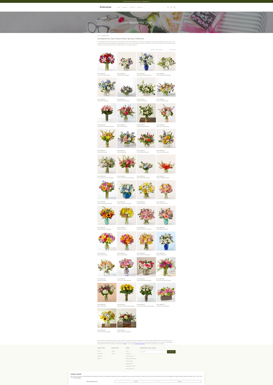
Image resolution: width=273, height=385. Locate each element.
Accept (136, 381)
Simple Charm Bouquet (162, 306)
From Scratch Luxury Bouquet (105, 177)
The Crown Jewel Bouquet (124, 280)
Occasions (100, 353)
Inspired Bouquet (121, 152)
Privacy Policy (77, 377)
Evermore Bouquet (122, 126)
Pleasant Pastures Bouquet (144, 229)
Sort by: (153, 49)
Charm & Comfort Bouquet (163, 280)
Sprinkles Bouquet (102, 254)
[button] (125, 7)
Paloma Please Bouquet (162, 177)
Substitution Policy (130, 366)
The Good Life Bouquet (162, 152)
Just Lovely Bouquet (161, 203)
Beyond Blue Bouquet (123, 75)
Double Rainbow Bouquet (104, 229)
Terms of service (130, 368)
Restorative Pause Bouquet (144, 75)
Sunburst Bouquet (122, 229)
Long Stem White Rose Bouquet (145, 306)
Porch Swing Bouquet (162, 100)
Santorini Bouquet (161, 254)
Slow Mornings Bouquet (143, 177)
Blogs (113, 353)
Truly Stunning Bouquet (103, 75)
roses (124, 343)
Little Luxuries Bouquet (162, 126)
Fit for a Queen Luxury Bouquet (125, 177)
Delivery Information (131, 358)
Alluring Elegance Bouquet (163, 75)
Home (98, 35)
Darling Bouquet (101, 280)
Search (113, 351)
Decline (180, 381)
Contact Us (128, 353)
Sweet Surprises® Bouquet (144, 280)
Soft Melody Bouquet (162, 229)
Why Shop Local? (130, 356)
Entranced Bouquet (122, 254)
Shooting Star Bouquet (123, 100)
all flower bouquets (140, 343)
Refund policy (129, 363)
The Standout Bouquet (143, 152)
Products (99, 356)
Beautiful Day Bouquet (143, 126)
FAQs (127, 351)
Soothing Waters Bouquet (124, 203)
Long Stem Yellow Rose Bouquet (126, 306)
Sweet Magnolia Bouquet (124, 331)
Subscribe (171, 351)
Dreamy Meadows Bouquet (104, 203)
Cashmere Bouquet (142, 100)
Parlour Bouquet (101, 306)
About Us (99, 358)
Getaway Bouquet (102, 152)
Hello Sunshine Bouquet (103, 331)
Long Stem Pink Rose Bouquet (105, 126)
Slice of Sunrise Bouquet (143, 254)
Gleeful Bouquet (141, 203)
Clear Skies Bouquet (102, 100)
